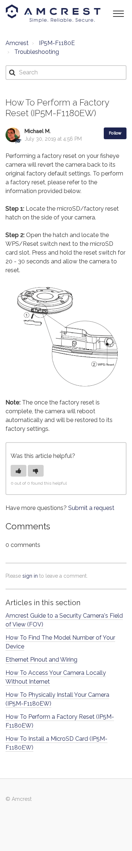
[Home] (53, 13)
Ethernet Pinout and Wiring (41, 659)
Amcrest (17, 43)
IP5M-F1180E (57, 43)
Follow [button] (115, 133)
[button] (118, 13)
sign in (30, 576)
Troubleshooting (36, 51)
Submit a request (91, 507)
